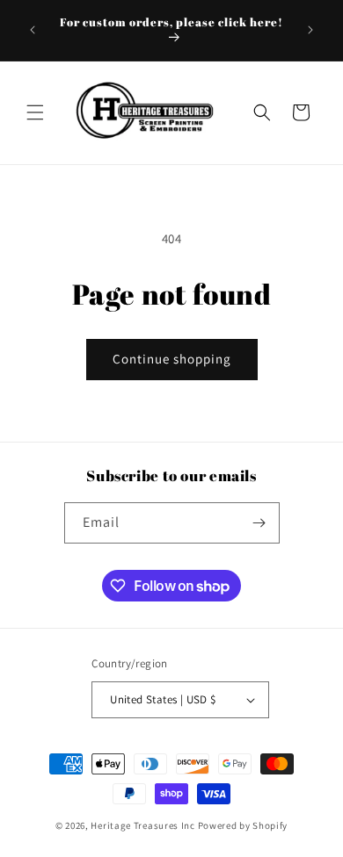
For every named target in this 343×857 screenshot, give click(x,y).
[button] (35, 112)
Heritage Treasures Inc (142, 825)
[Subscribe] (259, 523)
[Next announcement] (310, 30)
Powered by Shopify (243, 825)
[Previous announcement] (32, 30)
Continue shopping (172, 358)
